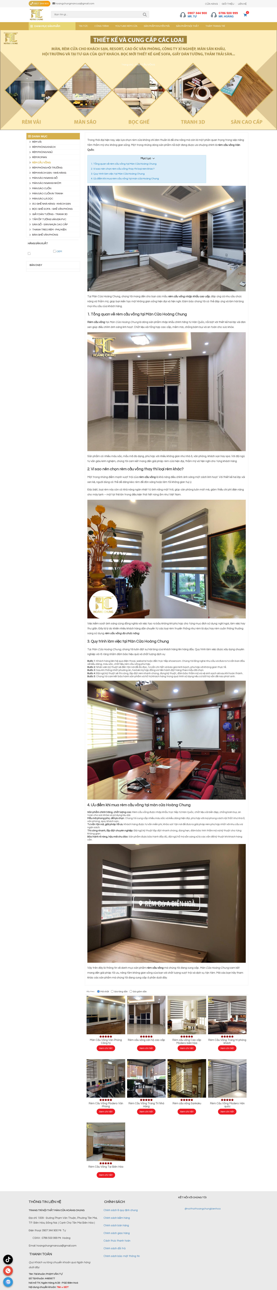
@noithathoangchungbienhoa (203, 1208)
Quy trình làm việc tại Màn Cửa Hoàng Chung (119, 173)
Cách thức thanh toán (117, 1240)
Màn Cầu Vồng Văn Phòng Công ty (106, 1042)
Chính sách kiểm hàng (117, 1218)
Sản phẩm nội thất (187, 26)
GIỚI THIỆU (228, 4)
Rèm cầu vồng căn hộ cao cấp (146, 1040)
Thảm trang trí (215, 26)
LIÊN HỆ (242, 4)
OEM (59, 251)
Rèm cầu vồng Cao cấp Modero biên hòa (186, 1042)
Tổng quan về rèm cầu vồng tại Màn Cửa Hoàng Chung (124, 164)
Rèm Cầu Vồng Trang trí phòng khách (227, 1042)
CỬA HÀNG (211, 4)
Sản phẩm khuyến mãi (157, 26)
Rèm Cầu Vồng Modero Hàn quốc (227, 1105)
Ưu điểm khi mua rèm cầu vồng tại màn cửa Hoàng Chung (126, 178)
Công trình (101, 26)
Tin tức (83, 26)
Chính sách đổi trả (115, 1248)
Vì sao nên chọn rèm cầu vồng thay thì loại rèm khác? (124, 168)
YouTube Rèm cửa (126, 26)
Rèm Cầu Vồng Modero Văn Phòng (106, 1105)
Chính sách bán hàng (116, 1225)
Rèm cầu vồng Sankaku (186, 1103)
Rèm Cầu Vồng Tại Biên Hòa (105, 1166)
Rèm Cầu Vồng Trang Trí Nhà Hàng (146, 1105)
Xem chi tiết (106, 1048)
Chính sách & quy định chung (121, 1210)
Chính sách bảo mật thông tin (122, 1256)
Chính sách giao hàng (117, 1233)
